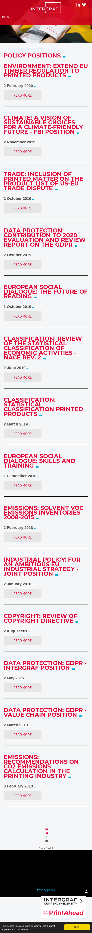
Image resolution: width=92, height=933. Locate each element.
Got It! (77, 927)
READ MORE (22, 95)
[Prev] (47, 833)
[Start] (47, 829)
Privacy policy (46, 890)
